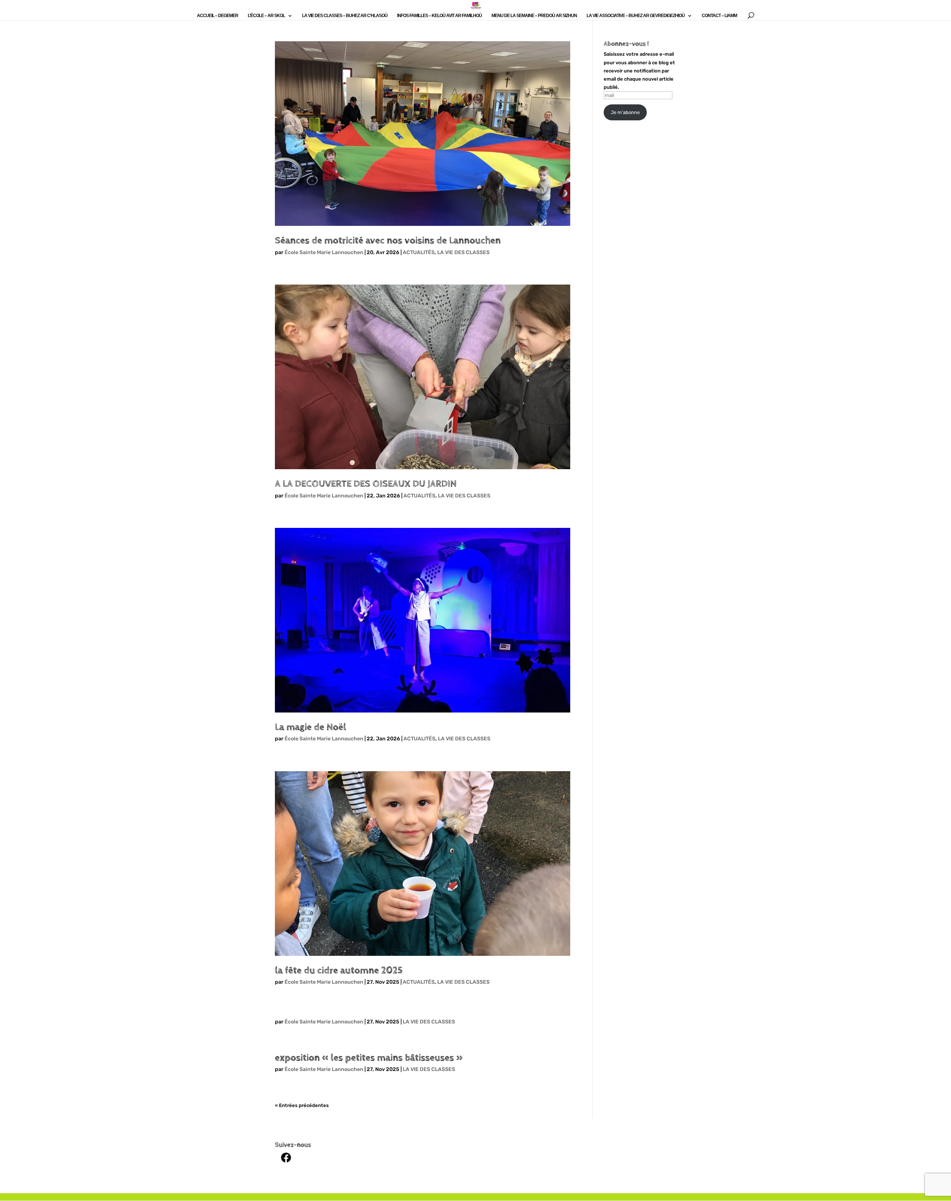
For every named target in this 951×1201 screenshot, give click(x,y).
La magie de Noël (310, 727)
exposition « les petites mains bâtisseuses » (368, 1058)
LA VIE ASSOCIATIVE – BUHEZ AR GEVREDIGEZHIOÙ (636, 15)
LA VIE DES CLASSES (463, 252)
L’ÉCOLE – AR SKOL (266, 15)
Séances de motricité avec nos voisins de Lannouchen (388, 240)
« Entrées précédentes (302, 1105)
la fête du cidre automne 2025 (339, 970)
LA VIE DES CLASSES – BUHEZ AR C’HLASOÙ (344, 15)
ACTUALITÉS (419, 252)
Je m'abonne (625, 112)
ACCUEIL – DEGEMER (217, 15)
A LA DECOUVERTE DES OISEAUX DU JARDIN (366, 484)
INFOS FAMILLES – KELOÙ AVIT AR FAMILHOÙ (439, 15)
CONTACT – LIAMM (719, 15)
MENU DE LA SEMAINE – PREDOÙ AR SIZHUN (534, 15)
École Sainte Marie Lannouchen (324, 252)
